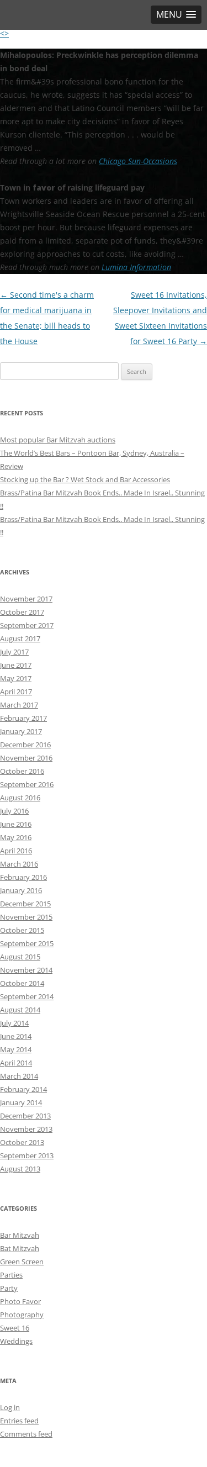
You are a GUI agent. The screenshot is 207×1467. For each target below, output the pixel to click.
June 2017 (15, 665)
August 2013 (20, 1169)
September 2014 (27, 996)
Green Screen (22, 1262)
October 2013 (22, 1142)
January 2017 (21, 731)
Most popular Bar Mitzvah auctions (57, 440)
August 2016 (20, 798)
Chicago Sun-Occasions (138, 161)
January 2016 (21, 890)
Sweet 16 (14, 1328)
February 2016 (23, 877)
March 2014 (19, 1076)
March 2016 (19, 864)
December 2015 (25, 904)
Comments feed (26, 1434)
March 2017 (19, 705)
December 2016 (25, 745)
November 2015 (26, 917)
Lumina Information (136, 267)
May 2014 (15, 1049)
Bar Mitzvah (19, 1235)
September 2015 (27, 943)
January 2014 (21, 1102)
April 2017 (16, 691)
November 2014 (26, 970)
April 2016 (16, 851)
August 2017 (20, 638)
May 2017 (15, 678)
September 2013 (27, 1155)
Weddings (16, 1341)
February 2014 (23, 1089)
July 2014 (14, 1023)
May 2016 (15, 837)
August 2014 (20, 1010)
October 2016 (22, 771)
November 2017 (26, 599)
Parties (11, 1275)
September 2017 (27, 625)
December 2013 (25, 1116)
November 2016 (26, 758)
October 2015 (22, 930)
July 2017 (14, 652)
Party (9, 1288)
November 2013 (26, 1129)
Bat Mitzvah (19, 1248)
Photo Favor (20, 1301)
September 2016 (27, 784)
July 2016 (14, 811)
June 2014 (15, 1036)
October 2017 (22, 612)
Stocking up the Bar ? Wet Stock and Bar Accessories (85, 479)
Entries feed (19, 1421)
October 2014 (22, 983)
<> (4, 33)
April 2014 (16, 1063)
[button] (176, 15)
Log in (10, 1407)
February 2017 (23, 718)
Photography (22, 1315)
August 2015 (20, 957)
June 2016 (15, 824)
